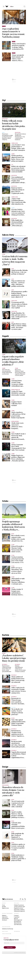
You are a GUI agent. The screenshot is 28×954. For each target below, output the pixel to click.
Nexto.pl (16, 918)
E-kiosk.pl (16, 915)
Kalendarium (17, 931)
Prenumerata (5, 918)
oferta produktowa (6, 933)
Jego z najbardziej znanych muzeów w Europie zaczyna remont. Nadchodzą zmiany (13, 33)
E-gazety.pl (16, 917)
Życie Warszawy (18, 924)
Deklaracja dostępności (19, 911)
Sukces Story (8, 235)
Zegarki (5, 336)
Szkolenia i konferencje (7, 928)
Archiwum (4, 920)
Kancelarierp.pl (17, 921)
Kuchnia (5, 635)
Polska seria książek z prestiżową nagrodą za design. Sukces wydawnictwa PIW (19, 46)
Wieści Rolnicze (17, 923)
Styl (4, 100)
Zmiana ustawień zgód (19, 906)
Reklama (4, 915)
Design (5, 767)
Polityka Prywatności (19, 905)
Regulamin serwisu (18, 908)
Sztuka (5, 501)
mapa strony (5, 931)
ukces (11, 6)
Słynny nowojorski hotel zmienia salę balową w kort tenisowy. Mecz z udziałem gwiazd (18, 57)
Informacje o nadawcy (19, 909)
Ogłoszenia (4, 917)
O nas (3, 905)
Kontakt (4, 906)
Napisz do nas (5, 908)
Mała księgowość (18, 920)
